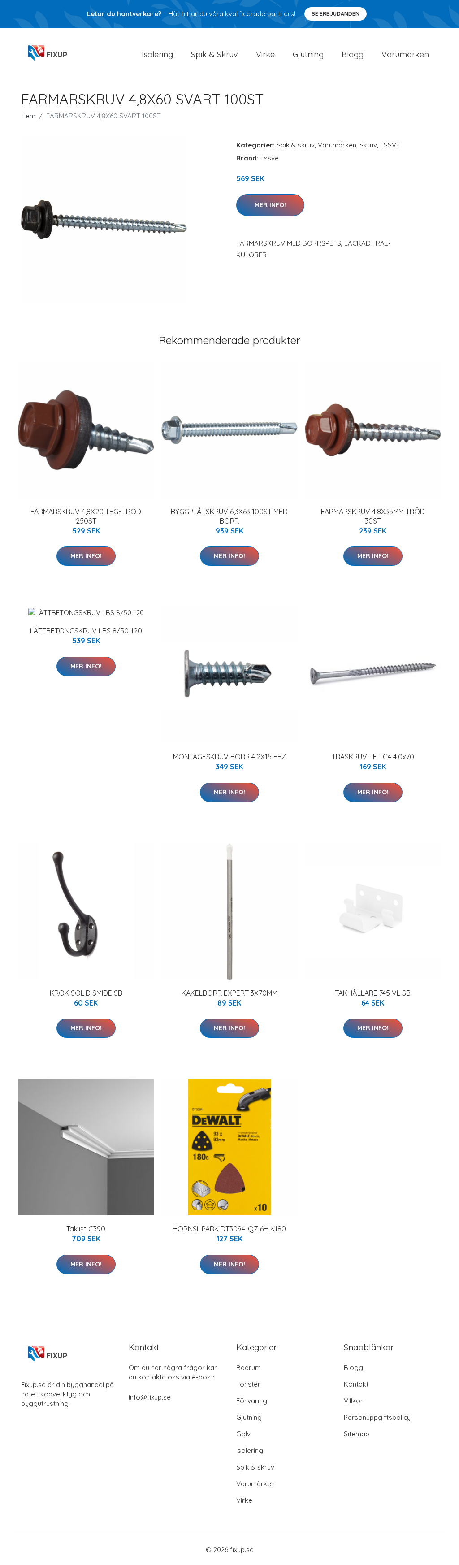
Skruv (368, 145)
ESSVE (390, 145)
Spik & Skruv (214, 54)
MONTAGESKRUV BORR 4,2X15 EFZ (229, 756)
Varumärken (405, 54)
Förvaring (251, 1400)
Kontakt (356, 1384)
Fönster (248, 1384)
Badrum (248, 1367)
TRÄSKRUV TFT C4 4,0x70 (373, 756)
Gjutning (308, 54)
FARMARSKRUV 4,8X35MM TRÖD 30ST (373, 516)
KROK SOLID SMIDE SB (86, 992)
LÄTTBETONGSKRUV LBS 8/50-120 (86, 630)
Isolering (157, 54)
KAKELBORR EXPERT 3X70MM (229, 992)
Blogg (353, 54)
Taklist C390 (85, 1228)
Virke (265, 54)
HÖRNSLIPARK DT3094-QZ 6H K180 (229, 1228)
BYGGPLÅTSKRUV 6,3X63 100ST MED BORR (229, 516)
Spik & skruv (296, 145)
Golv (243, 1434)
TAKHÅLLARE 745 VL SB (373, 992)
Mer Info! (270, 205)
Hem (28, 116)
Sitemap (356, 1434)
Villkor (353, 1400)
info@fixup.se (150, 1397)
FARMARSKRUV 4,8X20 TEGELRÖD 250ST (85, 516)
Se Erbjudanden (335, 13)
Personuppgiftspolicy (377, 1417)
